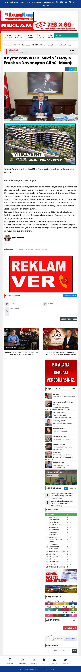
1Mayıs (37, 250)
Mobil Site (10, 663)
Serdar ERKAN (59, 444)
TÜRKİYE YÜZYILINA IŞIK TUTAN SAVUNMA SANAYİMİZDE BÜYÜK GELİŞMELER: (59, 457)
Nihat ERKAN (58, 463)
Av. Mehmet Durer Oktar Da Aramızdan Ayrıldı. (62, 466)
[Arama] (57, 2)
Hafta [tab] (71, 488)
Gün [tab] (66, 488)
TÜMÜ (73, 389)
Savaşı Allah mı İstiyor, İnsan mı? (64, 397)
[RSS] (48, 5)
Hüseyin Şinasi (59, 413)
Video (44, 663)
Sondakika (22, 663)
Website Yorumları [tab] (70, 295)
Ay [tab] (75, 488)
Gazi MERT (57, 452)
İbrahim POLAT (59, 437)
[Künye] (44, 5)
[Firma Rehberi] (66, 2)
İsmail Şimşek (59, 421)
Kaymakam (20, 250)
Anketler (65, 663)
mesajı (44, 250)
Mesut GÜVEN (59, 429)
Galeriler (34, 663)
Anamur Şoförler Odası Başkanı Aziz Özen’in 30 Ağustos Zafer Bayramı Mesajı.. (60, 496)
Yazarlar (54, 663)
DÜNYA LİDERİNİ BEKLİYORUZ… (62, 423)
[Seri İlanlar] (70, 2)
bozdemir (29, 250)
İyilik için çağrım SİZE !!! (60, 431)
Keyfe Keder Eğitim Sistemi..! (62, 439)
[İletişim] (61, 2)
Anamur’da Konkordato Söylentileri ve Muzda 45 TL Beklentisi (57, 408)
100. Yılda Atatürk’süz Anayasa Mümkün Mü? (63, 448)
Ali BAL (56, 394)
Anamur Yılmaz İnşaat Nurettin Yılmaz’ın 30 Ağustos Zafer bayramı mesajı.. (60, 503)
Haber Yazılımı (56, 670)
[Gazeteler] (74, 2)
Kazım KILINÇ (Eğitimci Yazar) (63, 403)
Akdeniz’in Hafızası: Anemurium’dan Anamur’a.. (62, 416)
